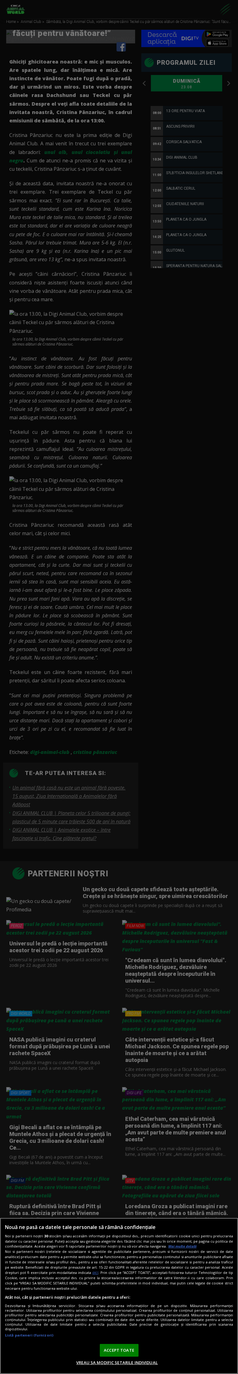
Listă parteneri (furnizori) (29, 1335)
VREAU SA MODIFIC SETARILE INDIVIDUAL (117, 1362)
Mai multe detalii (182, 1246)
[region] (119, 1296)
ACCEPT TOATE (119, 1350)
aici (95, 1272)
